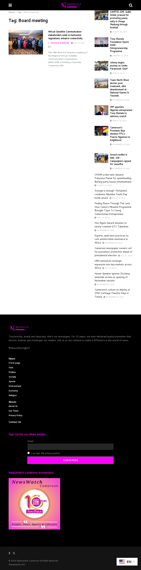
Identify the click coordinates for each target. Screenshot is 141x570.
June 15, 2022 (118, 73)
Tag (19, 12)
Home (12, 12)
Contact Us (15, 422)
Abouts (12, 402)
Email (30, 441)
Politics (12, 372)
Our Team (13, 410)
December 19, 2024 (120, 100)
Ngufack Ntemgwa (60, 43)
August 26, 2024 (119, 32)
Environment (15, 386)
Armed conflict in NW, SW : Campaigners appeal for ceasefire (120, 159)
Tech (11, 367)
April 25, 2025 (102, 217)
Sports (12, 381)
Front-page (14, 362)
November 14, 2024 (105, 284)
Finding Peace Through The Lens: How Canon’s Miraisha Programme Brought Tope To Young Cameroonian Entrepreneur (113, 209)
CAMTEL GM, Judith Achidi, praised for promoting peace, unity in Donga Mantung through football (120, 19)
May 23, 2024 (79, 43)
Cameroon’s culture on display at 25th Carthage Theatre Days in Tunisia (112, 293)
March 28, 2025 (119, 120)
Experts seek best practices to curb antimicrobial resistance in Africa (111, 239)
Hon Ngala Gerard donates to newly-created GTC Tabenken (111, 224)
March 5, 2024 (118, 198)
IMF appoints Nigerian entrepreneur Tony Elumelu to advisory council (121, 111)
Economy (13, 390)
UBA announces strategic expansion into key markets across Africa (113, 264)
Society (12, 376)
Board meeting (31, 12)
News (12, 358)
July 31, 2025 (126, 255)
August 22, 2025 (104, 185)
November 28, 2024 (113, 243)
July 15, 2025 (110, 268)
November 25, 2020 (121, 168)
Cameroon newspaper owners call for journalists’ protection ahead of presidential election (113, 251)
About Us (13, 406)
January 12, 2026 (120, 55)
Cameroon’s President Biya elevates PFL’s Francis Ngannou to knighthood (120, 134)
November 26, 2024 (121, 144)
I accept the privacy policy (45, 453)
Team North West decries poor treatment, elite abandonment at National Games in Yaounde (119, 87)
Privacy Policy (15, 415)
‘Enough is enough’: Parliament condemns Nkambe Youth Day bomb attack (111, 194)
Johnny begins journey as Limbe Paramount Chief (118, 65)
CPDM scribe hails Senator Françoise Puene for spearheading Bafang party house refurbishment (113, 178)
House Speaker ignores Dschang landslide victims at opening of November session (112, 277)
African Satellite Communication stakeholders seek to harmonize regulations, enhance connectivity (65, 35)
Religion (13, 395)
